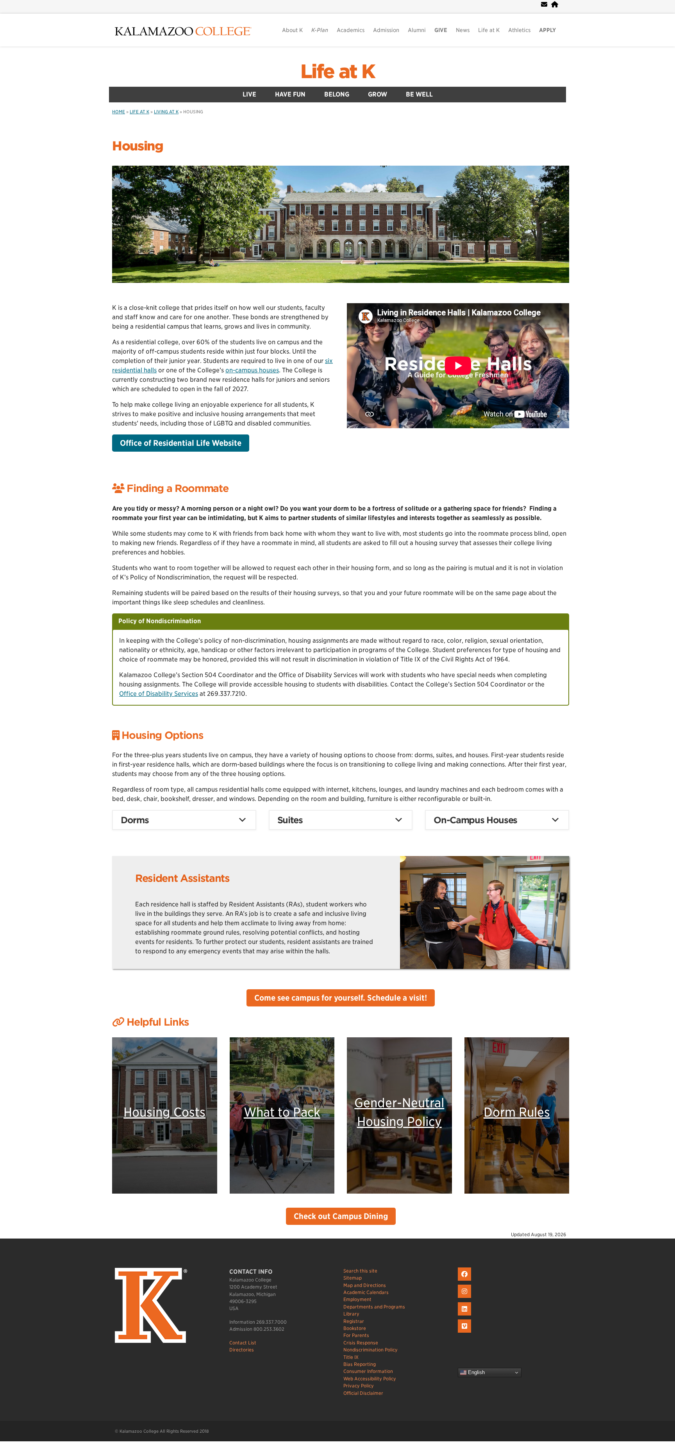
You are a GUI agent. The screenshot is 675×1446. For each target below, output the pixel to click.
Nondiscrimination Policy (370, 1350)
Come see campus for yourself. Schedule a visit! (340, 998)
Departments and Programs (374, 1307)
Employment (357, 1299)
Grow (377, 94)
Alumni (417, 30)
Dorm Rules (517, 1112)
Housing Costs (164, 1112)
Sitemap (352, 1278)
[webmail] (544, 4)
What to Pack (282, 1112)
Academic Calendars (366, 1292)
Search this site (360, 1271)
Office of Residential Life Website (180, 443)
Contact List (242, 1343)
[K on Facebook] (465, 1281)
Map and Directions (364, 1285)
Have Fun (290, 94)
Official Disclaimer (363, 1393)
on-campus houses (252, 370)
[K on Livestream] (465, 1333)
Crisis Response (360, 1343)
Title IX (351, 1357)
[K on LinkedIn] (465, 1316)
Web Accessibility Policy (369, 1379)
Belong (336, 94)
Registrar (353, 1321)
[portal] (554, 4)
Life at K (489, 30)
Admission (386, 30)
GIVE (440, 30)
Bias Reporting (359, 1364)
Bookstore (354, 1328)
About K (292, 30)
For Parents (356, 1335)
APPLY (547, 30)
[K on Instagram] (465, 1298)
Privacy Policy (358, 1386)
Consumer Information (368, 1371)
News (463, 30)
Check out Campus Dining (341, 1216)
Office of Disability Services (158, 693)
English (475, 1372)
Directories (241, 1350)
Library (351, 1314)
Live (249, 94)
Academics (350, 30)
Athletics (519, 30)
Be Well (419, 94)
